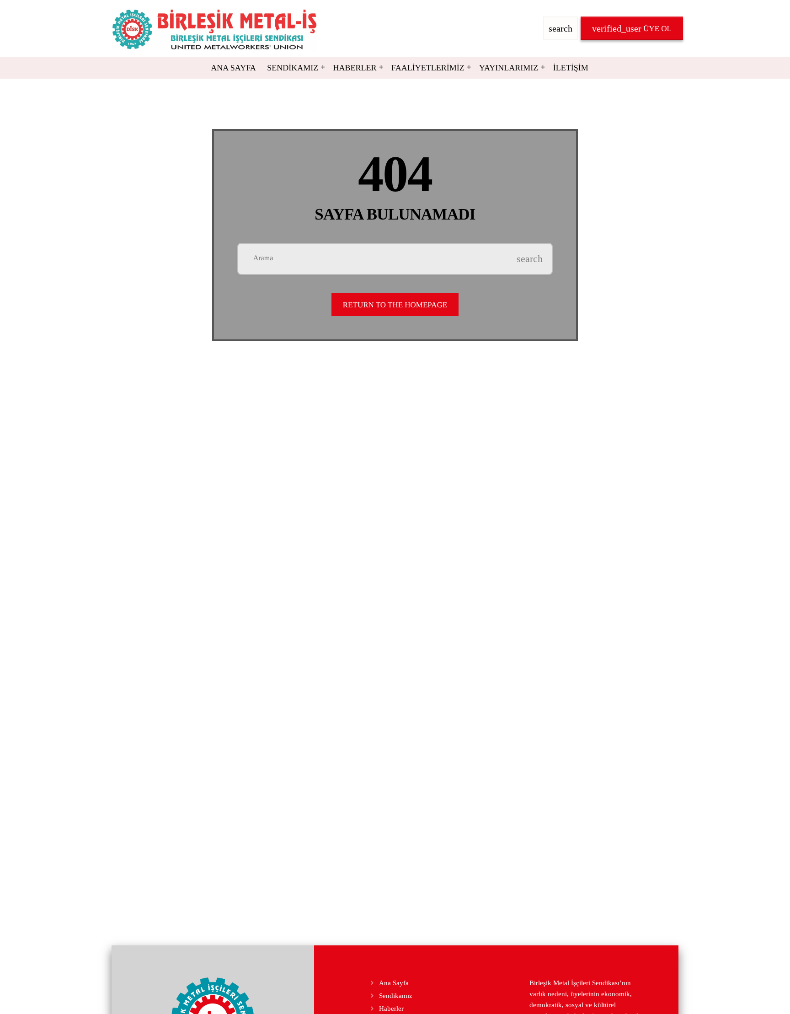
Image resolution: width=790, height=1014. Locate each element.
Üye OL (632, 28)
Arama (263, 258)
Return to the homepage (395, 304)
